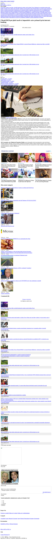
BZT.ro (2, 5)
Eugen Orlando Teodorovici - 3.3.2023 (9, 84)
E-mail (14, 117)
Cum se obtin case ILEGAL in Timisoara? (10, 213)
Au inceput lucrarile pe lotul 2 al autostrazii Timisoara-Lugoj (14, 255)
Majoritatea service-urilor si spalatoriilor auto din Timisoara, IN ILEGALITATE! (18, 200)
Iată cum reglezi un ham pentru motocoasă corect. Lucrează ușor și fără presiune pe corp (20, 54)
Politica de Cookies (13, 513)
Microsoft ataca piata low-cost (7, 226)
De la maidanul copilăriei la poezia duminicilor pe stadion (30, 17)
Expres (7, 518)
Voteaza (3, 504)
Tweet (7, 117)
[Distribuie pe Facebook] (1, 37)
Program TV (7, 534)
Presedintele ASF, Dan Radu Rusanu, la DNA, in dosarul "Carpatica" (16, 268)
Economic (15, 518)
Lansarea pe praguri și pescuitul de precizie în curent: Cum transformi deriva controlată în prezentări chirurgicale (25, 422)
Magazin (11, 518)
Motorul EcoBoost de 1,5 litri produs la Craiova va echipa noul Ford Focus (17, 187)
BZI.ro (7, 523)
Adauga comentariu (5, 293)
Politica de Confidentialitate (24, 513)
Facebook (11, 117)
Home (2, 1)
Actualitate (3, 518)
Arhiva (4, 1)
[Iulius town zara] (11, 464)
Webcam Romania (14, 523)
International (27, 518)
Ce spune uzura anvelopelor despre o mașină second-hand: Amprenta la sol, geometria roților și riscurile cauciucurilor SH (26, 9)
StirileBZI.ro (3, 523)
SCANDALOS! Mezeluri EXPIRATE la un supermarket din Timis (15, 238)
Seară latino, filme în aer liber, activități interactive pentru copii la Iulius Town (17, 7)
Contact (8, 1)
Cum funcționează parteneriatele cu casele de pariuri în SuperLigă (15, 13)
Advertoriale (36, 518)
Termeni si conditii (5, 513)
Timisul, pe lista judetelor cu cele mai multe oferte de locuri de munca (16, 251)
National (22, 518)
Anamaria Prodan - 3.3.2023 (7, 82)
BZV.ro (9, 5)
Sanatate (32, 518)
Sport (19, 518)
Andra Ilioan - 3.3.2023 (6, 80)
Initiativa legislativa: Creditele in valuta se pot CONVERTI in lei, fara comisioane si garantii (21, 280)
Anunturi (12, 1)
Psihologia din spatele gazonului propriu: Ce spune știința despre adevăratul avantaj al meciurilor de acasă (24, 385)
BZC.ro (5, 5)
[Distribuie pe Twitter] (2, 37)
